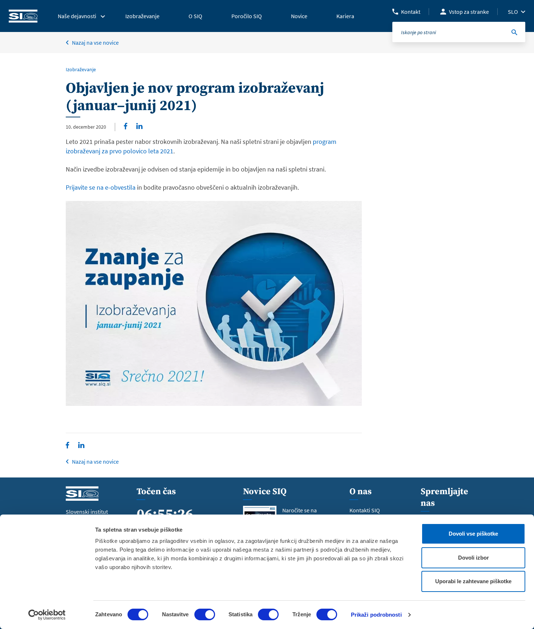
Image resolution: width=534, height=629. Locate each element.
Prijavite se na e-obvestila (100, 187)
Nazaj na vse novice (95, 42)
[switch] (204, 614)
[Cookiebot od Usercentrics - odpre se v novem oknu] (47, 614)
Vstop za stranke (469, 11)
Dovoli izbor (473, 558)
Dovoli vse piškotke (473, 534)
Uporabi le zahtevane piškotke (473, 581)
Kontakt (410, 11)
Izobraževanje (81, 69)
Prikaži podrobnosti (376, 615)
